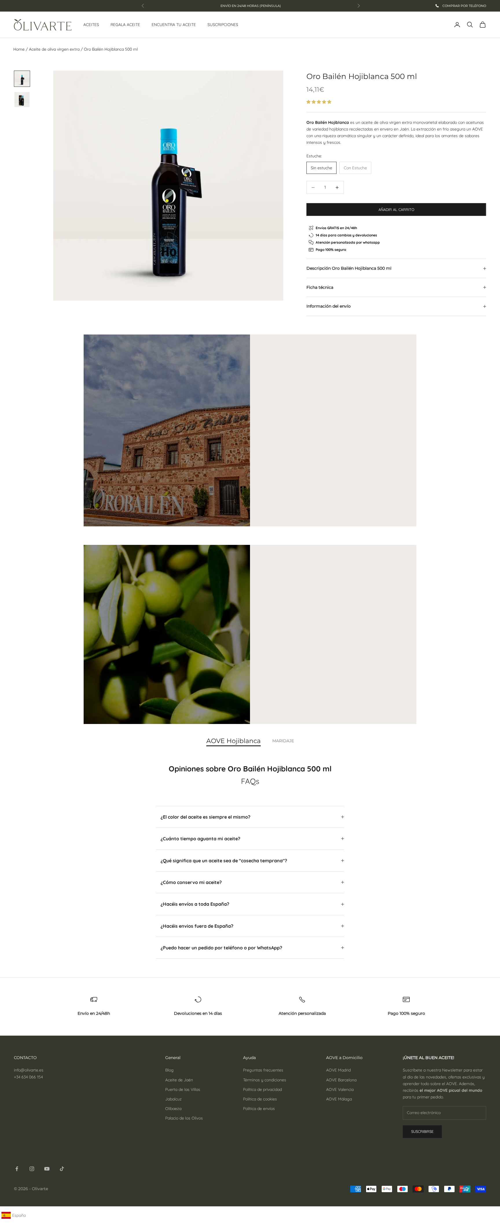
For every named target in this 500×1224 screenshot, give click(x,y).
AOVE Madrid (338, 1070)
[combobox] (18, 1215)
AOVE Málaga (339, 1099)
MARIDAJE (283, 740)
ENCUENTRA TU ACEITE (174, 24)
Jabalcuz (173, 1099)
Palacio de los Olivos (184, 1118)
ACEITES (91, 24)
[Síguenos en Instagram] (32, 1169)
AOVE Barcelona (341, 1080)
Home (19, 49)
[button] (319, 101)
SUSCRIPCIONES (222, 24)
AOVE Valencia (340, 1089)
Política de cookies (260, 1099)
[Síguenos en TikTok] (62, 1169)
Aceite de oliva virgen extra (54, 49)
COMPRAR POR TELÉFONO (464, 6)
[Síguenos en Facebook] (17, 1169)
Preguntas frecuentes (263, 1070)
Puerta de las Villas (182, 1089)
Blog (169, 1070)
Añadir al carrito (396, 209)
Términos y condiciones (264, 1080)
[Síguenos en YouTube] (47, 1169)
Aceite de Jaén (179, 1080)
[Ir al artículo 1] (22, 79)
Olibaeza (173, 1108)
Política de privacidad (262, 1089)
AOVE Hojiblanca (233, 741)
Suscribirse (422, 1131)
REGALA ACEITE (125, 24)
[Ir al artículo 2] (22, 99)
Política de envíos (259, 1108)
